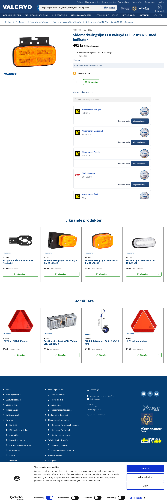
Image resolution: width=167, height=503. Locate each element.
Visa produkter (58, 394)
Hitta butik (159, 11)
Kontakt (161, 2)
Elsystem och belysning (58, 420)
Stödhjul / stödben (60, 445)
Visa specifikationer (81, 92)
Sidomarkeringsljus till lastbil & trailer (67, 22)
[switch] (75, 498)
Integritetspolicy (17, 440)
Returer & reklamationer (20, 445)
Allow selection (145, 477)
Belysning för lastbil (61, 430)
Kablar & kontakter (81, 15)
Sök (113, 19)
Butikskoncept (150, 2)
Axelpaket (56, 404)
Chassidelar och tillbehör (63, 450)
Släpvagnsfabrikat (92, 2)
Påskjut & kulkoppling (36, 15)
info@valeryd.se (94, 399)
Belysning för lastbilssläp (38, 22)
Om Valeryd (14, 450)
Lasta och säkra (55, 455)
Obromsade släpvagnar (62, 409)
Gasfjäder (144, 15)
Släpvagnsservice (109, 2)
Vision (12, 455)
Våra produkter (124, 2)
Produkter (20, 22)
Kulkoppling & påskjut (58, 415)
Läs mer (76, 60)
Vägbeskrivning (140, 121)
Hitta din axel (58, 399)
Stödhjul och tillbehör (58, 440)
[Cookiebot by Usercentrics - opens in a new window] (16, 498)
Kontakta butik (124, 121)
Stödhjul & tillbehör (107, 15)
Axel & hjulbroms (12, 15)
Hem (9, 22)
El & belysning (59, 15)
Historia (13, 460)
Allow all (145, 468)
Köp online (93, 82)
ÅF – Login (158, 15)
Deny (145, 486)
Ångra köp (14, 435)
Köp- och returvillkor (18, 430)
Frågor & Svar (137, 2)
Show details (136, 498)
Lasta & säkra (129, 15)
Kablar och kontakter (61, 435)
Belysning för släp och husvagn (65, 425)
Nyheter (80, 2)
